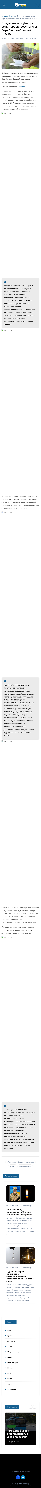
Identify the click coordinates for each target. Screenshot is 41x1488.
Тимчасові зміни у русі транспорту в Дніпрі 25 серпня (18, 1434)
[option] (20, 1429)
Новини (12, 16)
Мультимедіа (12, 1363)
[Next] (34, 1407)
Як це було (11, 1389)
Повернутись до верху (21, 1483)
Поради (10, 1373)
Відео (9, 1330)
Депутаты (11, 1341)
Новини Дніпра (25, 1166)
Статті (9, 1379)
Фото (10, 39)
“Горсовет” (21, 87)
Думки (9, 1346)
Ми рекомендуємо (14, 1352)
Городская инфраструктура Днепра (21, 1162)
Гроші (9, 1336)
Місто (9, 1357)
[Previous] (30, 1407)
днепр (13, 1166)
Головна (5, 16)
